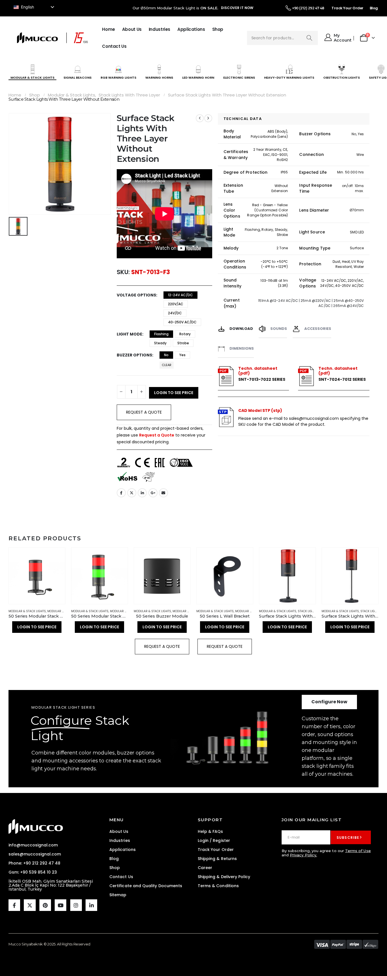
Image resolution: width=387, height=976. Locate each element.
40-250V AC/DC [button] (182, 322)
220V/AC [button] (175, 304)
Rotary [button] (185, 334)
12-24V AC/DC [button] (180, 295)
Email (163, 492)
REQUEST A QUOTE (144, 412)
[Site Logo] (52, 37)
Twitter (131, 492)
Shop (218, 29)
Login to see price (173, 392)
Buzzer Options (134, 355)
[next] (208, 118)
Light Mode (129, 334)
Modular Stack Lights (64, 611)
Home (108, 29)
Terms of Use (358, 850)
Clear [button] (166, 365)
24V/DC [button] (175, 313)
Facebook (121, 492)
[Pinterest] (45, 905)
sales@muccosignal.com (314, 418)
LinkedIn (142, 492)
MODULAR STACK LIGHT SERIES (63, 707)
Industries (159, 29)
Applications (191, 29)
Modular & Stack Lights (27, 611)
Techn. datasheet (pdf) (257, 371)
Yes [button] (182, 354)
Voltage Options (136, 295)
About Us (132, 29)
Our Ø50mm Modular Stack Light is (175, 8)
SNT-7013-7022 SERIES (261, 379)
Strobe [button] (183, 343)
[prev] (200, 118)
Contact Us (114, 46)
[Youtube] (60, 905)
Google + (153, 492)
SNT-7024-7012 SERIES (342, 379)
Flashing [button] (161, 334)
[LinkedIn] (91, 905)
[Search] (309, 38)
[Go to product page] (37, 576)
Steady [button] (160, 343)
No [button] (166, 354)
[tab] (235, 328)
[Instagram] (76, 905)
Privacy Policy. (303, 855)
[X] (29, 905)
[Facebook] (14, 905)
